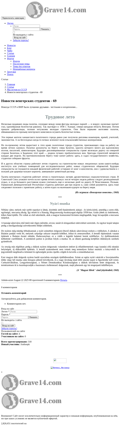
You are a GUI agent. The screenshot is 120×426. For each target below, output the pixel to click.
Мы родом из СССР (17, 89)
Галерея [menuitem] (11, 56)
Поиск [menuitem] (10, 74)
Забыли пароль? (21, 40)
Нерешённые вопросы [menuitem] (24, 69)
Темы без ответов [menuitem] (21, 66)
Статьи (10, 87)
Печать (63, 280)
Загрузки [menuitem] (11, 71)
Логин (10, 23)
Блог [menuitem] (9, 48)
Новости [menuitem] (11, 45)
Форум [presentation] (10, 58)
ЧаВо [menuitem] (9, 50)
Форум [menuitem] (16, 61)
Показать (45, 29)
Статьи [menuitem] (10, 53)
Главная (11, 84)
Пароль (5, 314)
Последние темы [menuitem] (21, 64)
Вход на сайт (20, 37)
